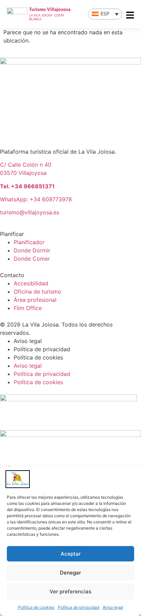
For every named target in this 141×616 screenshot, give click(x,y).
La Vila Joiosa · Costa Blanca (46, 17)
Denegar (70, 572)
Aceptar (71, 553)
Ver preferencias (70, 591)
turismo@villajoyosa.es (29, 212)
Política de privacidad (78, 607)
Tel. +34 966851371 (27, 186)
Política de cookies (36, 607)
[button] (105, 14)
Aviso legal (113, 607)
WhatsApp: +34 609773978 (36, 199)
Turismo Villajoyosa (49, 9)
